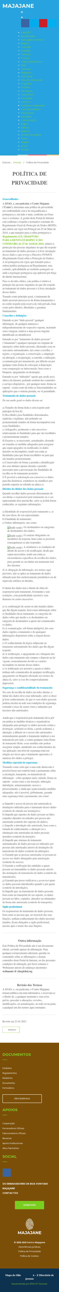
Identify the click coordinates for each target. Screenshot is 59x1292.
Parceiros (25, 54)
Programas (26, 83)
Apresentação (28, 36)
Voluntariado (27, 112)
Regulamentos (9, 1073)
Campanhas (27, 94)
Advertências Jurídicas (29, 1246)
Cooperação (8, 1123)
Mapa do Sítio (13, 1275)
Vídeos (24, 138)
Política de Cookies (29, 1255)
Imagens (25, 142)
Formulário (26, 116)
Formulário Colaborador (33, 105)
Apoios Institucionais (12, 1143)
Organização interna (31, 61)
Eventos (25, 149)
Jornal (24, 145)
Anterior (12, 1029)
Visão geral (26, 76)
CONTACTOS (10, 1192)
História (25, 43)
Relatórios (7, 1077)
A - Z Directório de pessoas (39, 1276)
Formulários (8, 1087)
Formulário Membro (30, 109)
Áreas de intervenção (31, 79)
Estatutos (7, 1068)
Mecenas (7, 1138)
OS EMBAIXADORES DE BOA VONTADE (25, 1183)
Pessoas (25, 57)
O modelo (26, 50)
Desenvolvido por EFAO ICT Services (29, 1283)
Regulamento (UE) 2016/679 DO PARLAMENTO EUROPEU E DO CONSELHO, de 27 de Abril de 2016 (23, 239)
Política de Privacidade (29, 1251)
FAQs (23, 65)
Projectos (25, 87)
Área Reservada (22, 1098)
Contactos (26, 69)
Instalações (26, 98)
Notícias (25, 127)
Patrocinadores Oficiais (14, 1133)
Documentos (8, 1082)
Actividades (26, 90)
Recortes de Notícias (31, 134)
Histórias (25, 131)
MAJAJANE (8, 1188)
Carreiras (25, 101)
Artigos (24, 123)
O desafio (26, 47)
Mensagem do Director (32, 39)
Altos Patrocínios (10, 1148)
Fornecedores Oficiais (13, 1128)
